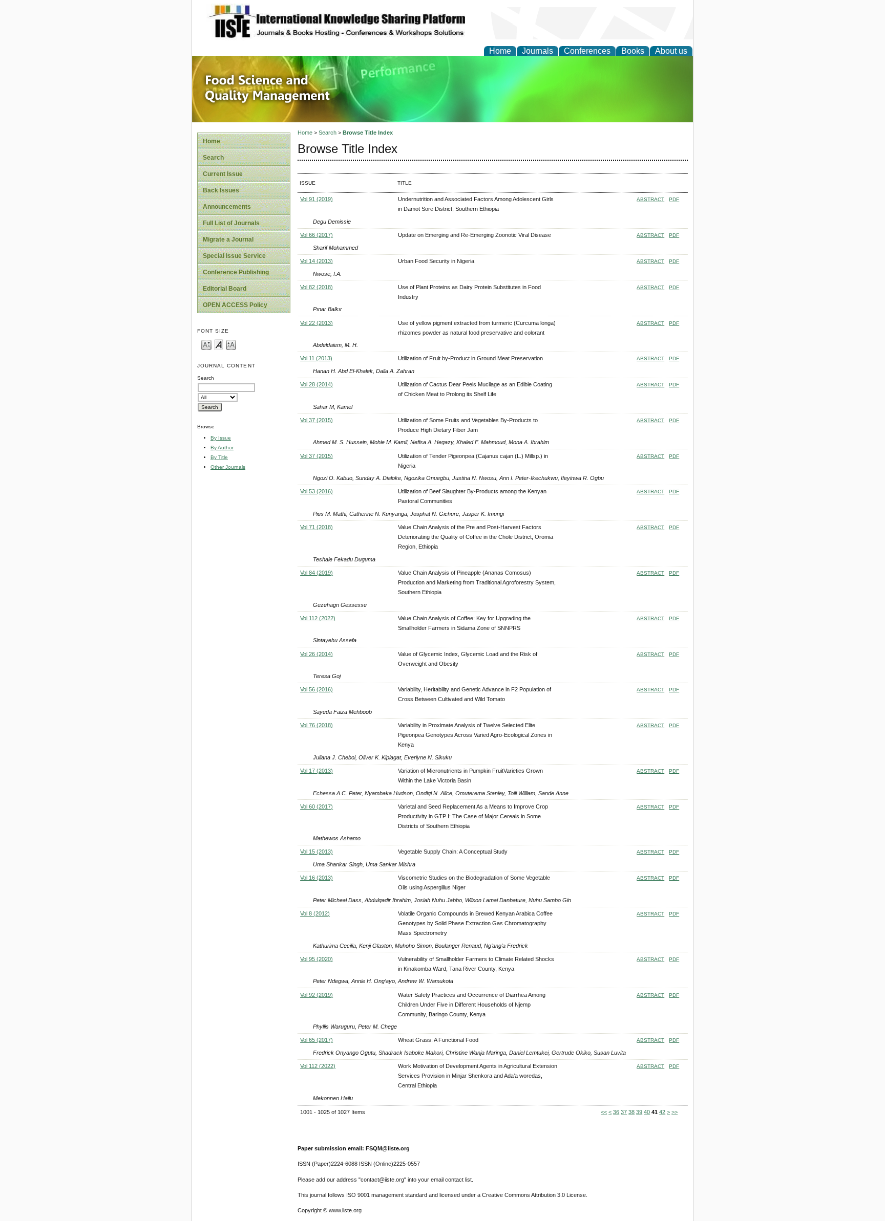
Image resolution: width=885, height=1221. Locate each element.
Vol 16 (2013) (316, 878)
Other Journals (227, 467)
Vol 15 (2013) (316, 851)
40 (647, 1112)
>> (674, 1112)
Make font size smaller (206, 344)
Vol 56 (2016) (316, 689)
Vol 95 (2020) (316, 959)
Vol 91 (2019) (316, 199)
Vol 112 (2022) (317, 618)
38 (631, 1112)
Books (632, 51)
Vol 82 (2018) (316, 287)
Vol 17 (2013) (316, 771)
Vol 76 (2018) (316, 725)
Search (213, 157)
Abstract (650, 199)
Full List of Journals (231, 223)
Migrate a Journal (228, 239)
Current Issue (223, 174)
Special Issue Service (234, 255)
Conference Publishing (236, 272)
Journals (537, 51)
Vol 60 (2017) (316, 806)
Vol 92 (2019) (316, 995)
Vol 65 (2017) (316, 1040)
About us (671, 51)
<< (604, 1112)
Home (500, 51)
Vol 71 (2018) (316, 527)
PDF (674, 199)
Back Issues (221, 190)
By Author (222, 447)
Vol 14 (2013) (316, 261)
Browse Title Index (368, 132)
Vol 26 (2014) (316, 654)
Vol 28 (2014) (316, 384)
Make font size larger (231, 344)
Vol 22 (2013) (316, 323)
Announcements (227, 206)
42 (662, 1112)
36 (616, 1112)
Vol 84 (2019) (316, 573)
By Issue (220, 438)
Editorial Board (224, 288)
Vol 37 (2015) (316, 420)
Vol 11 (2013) (316, 358)
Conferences (587, 51)
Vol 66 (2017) (316, 235)
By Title (219, 457)
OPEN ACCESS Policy (235, 305)
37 (624, 1112)
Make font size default (219, 344)
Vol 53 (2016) (316, 491)
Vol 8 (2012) (315, 913)
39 (639, 1112)
